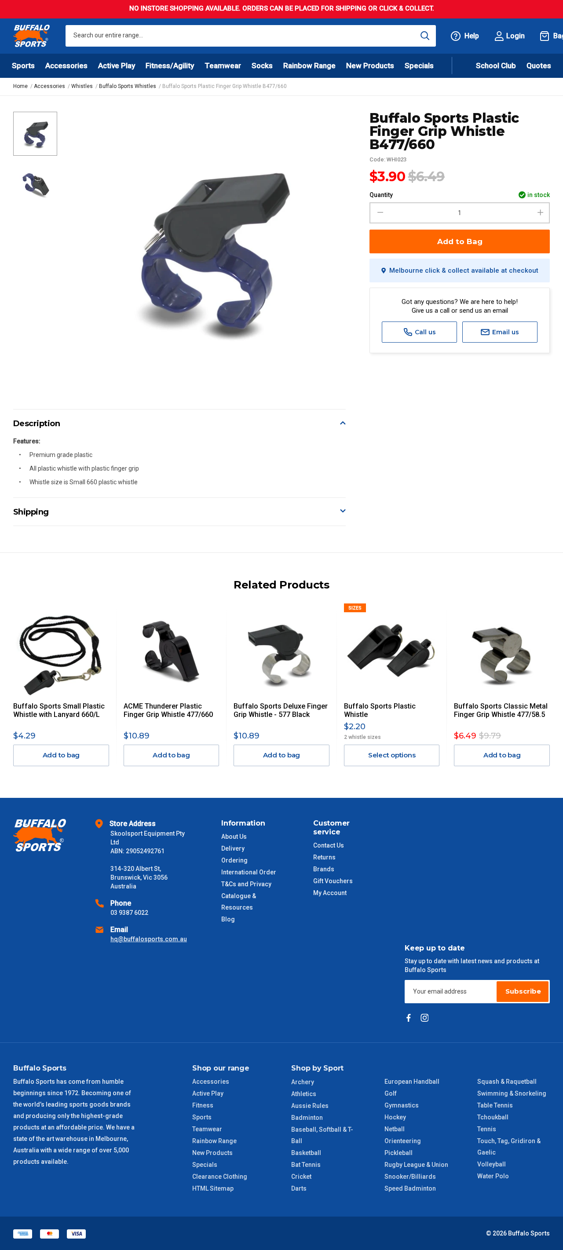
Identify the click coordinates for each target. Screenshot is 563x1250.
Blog (228, 919)
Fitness (202, 1105)
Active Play (207, 1093)
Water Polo (493, 1176)
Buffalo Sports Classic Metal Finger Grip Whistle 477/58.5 (501, 710)
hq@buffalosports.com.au (148, 939)
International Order (248, 872)
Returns (324, 857)
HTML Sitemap (213, 1188)
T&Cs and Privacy (246, 884)
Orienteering (402, 1140)
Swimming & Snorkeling (511, 1093)
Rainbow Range (214, 1140)
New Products (370, 65)
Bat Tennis (306, 1164)
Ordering (234, 860)
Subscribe (523, 991)
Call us (424, 332)
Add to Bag (460, 241)
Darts (299, 1188)
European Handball (411, 1081)
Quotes (538, 65)
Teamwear (207, 1129)
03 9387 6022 (129, 912)
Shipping (31, 512)
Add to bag (61, 755)
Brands (323, 869)
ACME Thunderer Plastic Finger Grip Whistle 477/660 (168, 710)
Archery (302, 1082)
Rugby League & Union (416, 1164)
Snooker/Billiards (410, 1176)
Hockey (395, 1117)
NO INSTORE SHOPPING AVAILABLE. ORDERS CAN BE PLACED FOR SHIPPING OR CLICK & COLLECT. (281, 8)
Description (36, 423)
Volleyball (491, 1164)
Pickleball (398, 1152)
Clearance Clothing (219, 1176)
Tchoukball (492, 1117)
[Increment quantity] (540, 213)
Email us (504, 332)
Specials (204, 1164)
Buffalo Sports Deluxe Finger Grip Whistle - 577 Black (281, 710)
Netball (394, 1129)
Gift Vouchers (333, 881)
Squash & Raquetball (507, 1081)
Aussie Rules (310, 1105)
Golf (390, 1093)
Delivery (233, 848)
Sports (202, 1117)
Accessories (210, 1081)
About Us (234, 836)
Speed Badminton (410, 1188)
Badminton (307, 1117)
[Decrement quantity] (379, 213)
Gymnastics (401, 1105)
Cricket (301, 1176)
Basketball (306, 1152)
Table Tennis (495, 1105)
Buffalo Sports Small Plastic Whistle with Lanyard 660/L (59, 710)
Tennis (486, 1129)
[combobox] (251, 36)
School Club (496, 65)
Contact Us (328, 845)
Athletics (303, 1093)
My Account (330, 892)
